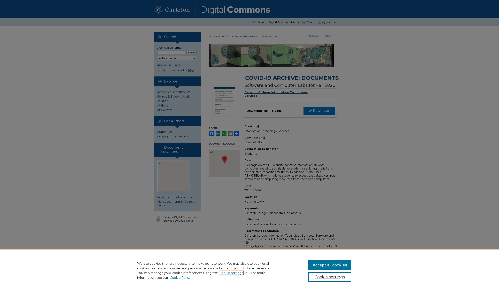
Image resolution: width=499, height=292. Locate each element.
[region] (249, 270)
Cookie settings (231, 273)
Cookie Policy (180, 278)
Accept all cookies (330, 265)
